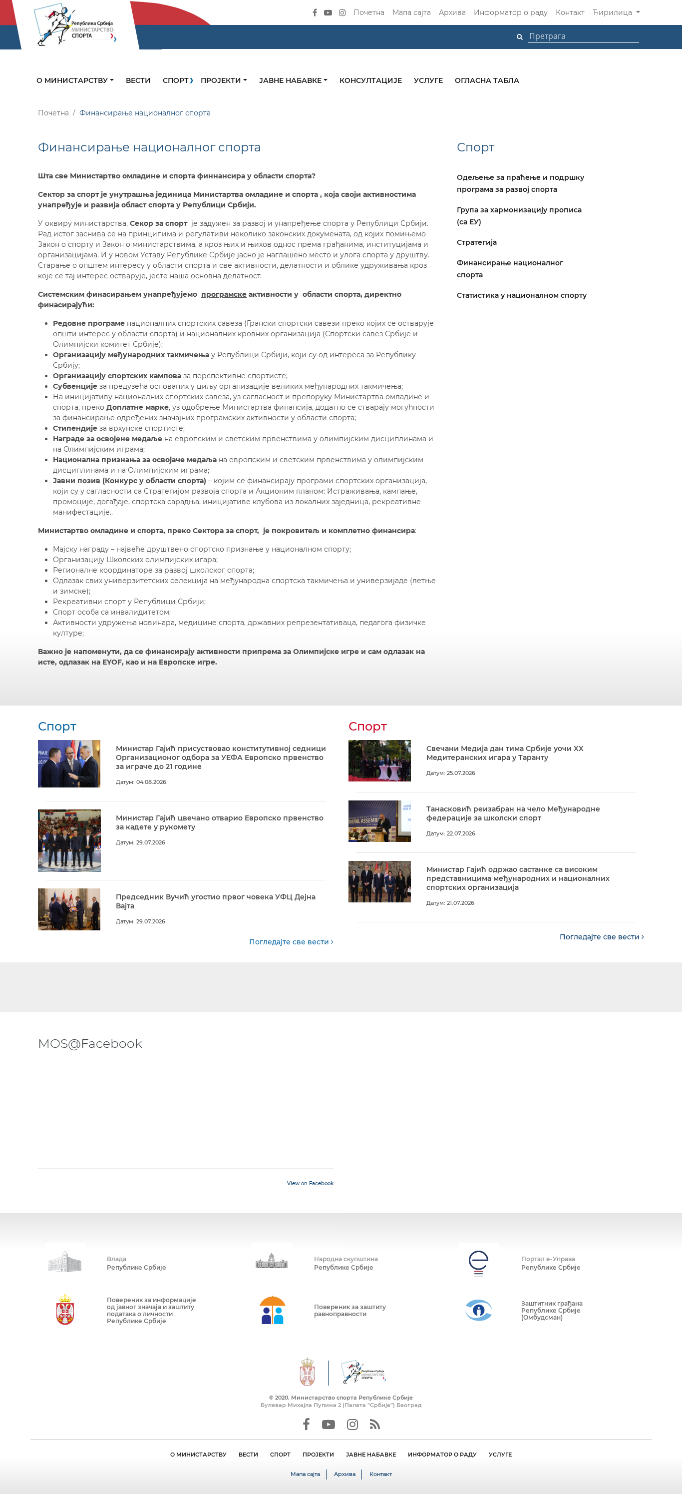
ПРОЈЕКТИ (318, 1454)
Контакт (570, 12)
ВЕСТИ (248, 1454)
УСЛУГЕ (500, 1454)
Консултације (371, 80)
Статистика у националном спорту (522, 295)
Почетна (368, 12)
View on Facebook (310, 1183)
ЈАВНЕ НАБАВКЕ (371, 1454)
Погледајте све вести (290, 941)
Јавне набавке (291, 80)
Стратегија (477, 242)
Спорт (176, 80)
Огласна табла (487, 80)
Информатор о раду (511, 12)
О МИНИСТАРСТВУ (198, 1454)
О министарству (73, 80)
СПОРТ (280, 1454)
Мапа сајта (411, 12)
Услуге (428, 80)
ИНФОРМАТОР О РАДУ (442, 1454)
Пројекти (222, 80)
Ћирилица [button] (613, 12)
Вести (138, 80)
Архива (452, 12)
